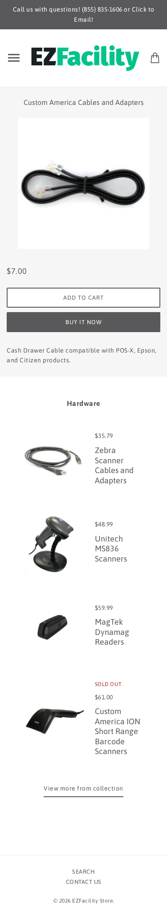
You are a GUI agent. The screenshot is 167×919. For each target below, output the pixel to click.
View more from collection (83, 788)
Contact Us (84, 882)
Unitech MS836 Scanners (111, 548)
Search (83, 871)
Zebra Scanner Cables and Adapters (114, 465)
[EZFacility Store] (85, 57)
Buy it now (83, 322)
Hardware (84, 403)
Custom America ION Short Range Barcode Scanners (117, 731)
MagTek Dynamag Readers (112, 631)
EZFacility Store (92, 901)
